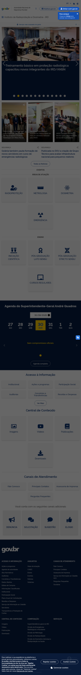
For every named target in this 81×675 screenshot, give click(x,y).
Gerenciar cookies (61, 667)
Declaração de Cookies (25, 671)
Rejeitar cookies (49, 661)
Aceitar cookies (69, 661)
